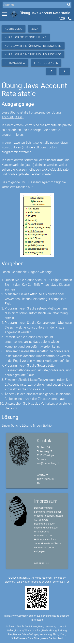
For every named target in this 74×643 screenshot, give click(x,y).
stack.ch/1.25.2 (13, 581)
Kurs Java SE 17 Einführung (26, 37)
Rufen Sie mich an (46, 481)
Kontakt (42, 475)
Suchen (7, 12)
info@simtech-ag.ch (48, 463)
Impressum (41, 563)
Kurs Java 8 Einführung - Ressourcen (33, 45)
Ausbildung (13, 28)
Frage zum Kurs (46, 62)
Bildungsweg (15, 62)
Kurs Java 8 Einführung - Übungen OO (33, 54)
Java (34, 28)
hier (49, 425)
